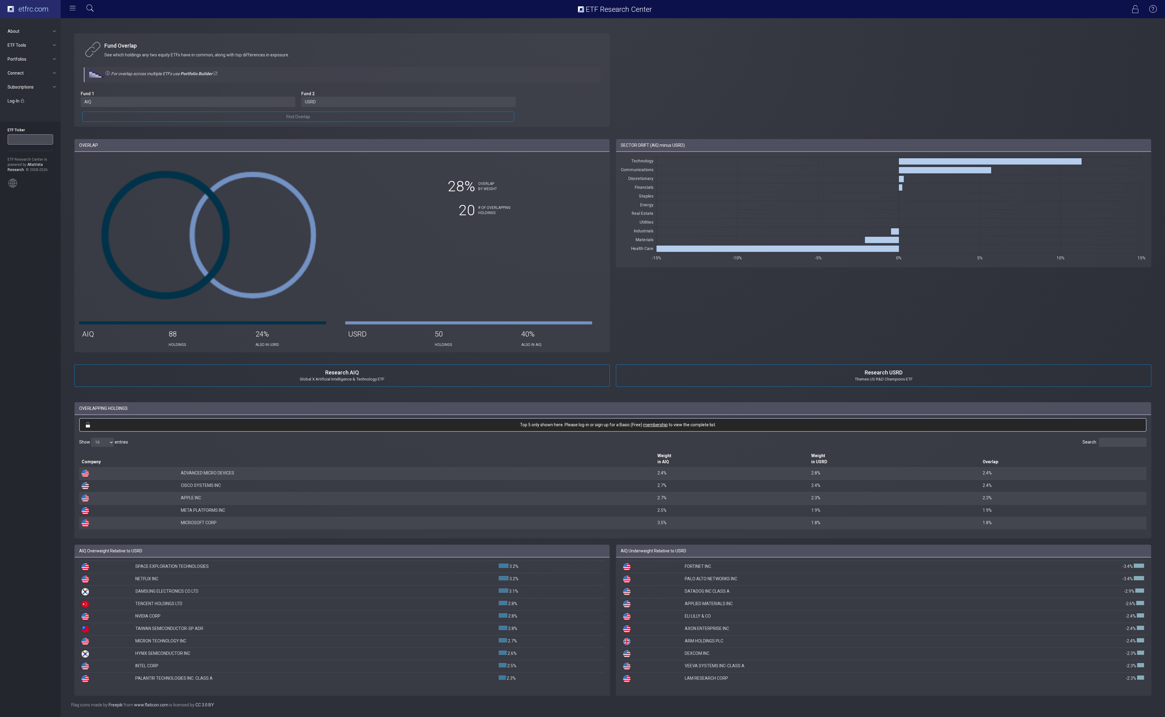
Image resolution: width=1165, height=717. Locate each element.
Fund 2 (308, 93)
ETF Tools (17, 45)
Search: (1089, 441)
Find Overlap (298, 116)
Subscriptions (21, 87)
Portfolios (17, 59)
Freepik (116, 704)
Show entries (103, 441)
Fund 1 (87, 93)
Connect (16, 73)
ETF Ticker (16, 130)
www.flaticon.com (151, 704)
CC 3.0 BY (204, 704)
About (13, 31)
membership (655, 424)
